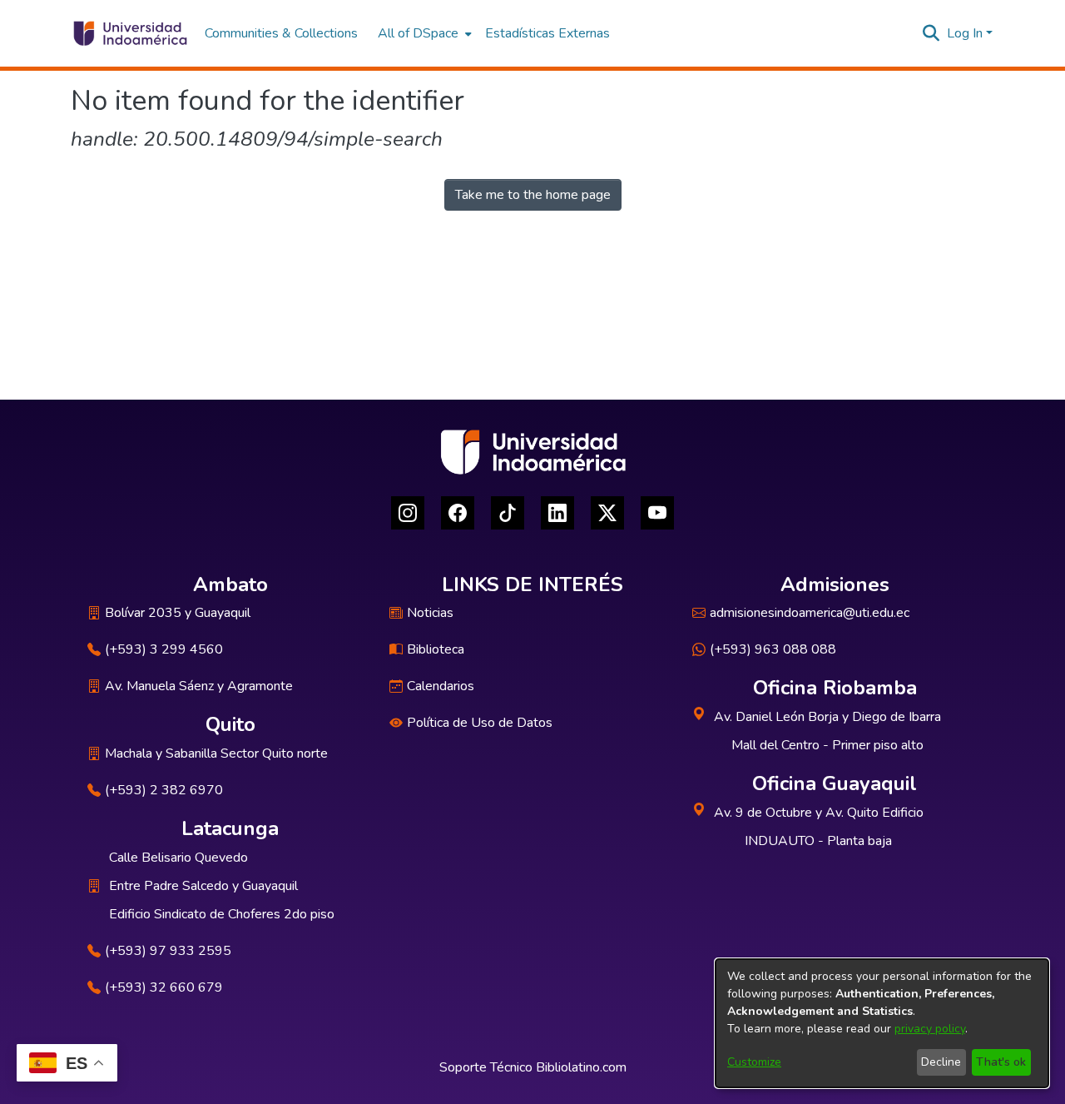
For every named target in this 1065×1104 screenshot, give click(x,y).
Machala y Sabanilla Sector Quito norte (216, 753)
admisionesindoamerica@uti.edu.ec (809, 613)
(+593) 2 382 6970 (164, 790)
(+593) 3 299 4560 (164, 649)
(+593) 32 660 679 (164, 987)
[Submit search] (931, 33)
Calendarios (440, 686)
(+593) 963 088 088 (773, 649)
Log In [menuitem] (965, 33)
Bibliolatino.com (581, 1067)
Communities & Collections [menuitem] (281, 33)
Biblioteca (435, 649)
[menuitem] (423, 33)
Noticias (430, 613)
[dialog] (882, 1023)
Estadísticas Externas (547, 33)
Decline (941, 1062)
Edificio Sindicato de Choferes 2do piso (221, 914)
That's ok (1001, 1062)
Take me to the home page (533, 195)
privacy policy (929, 1029)
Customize (754, 1062)
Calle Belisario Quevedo (178, 857)
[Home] (129, 33)
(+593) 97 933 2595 (168, 951)
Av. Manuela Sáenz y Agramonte (199, 686)
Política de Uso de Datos (479, 723)
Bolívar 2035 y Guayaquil (177, 613)
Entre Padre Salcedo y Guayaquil (203, 886)
